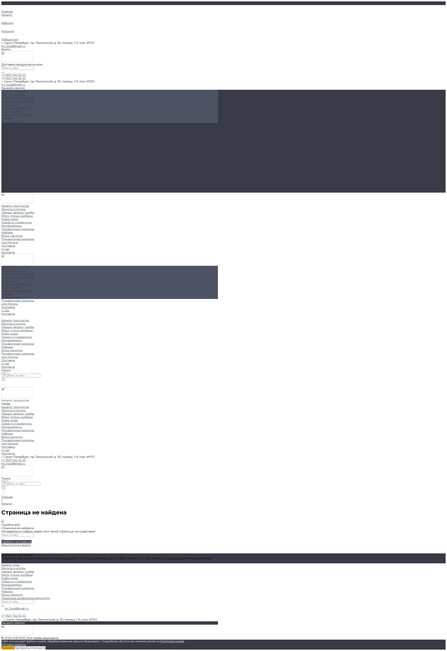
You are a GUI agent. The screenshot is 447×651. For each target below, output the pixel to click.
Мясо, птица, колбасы (17, 101)
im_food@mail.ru (13, 46)
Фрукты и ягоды (13, 94)
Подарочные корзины (17, 114)
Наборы (7, 118)
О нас (5, 187)
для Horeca (9, 181)
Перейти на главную (16, 541)
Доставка (8, 184)
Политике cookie (172, 641)
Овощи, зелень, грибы (17, 98)
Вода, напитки (12, 121)
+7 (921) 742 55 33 (13, 460)
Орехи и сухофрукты (16, 108)
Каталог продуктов (15, 144)
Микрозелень (11, 111)
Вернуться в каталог (16, 545)
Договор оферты (13, 644)
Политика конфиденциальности (25, 598)
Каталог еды (10, 565)
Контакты (8, 191)
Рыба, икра (9, 104)
